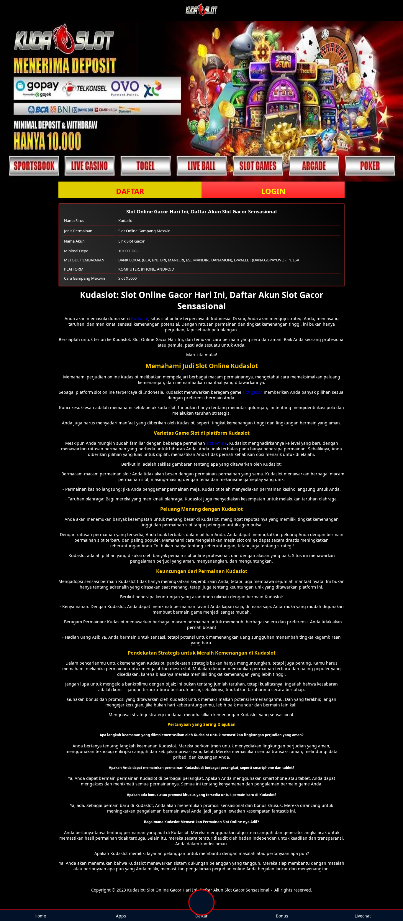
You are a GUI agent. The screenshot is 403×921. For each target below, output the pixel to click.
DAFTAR (130, 191)
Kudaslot (139, 318)
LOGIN (273, 191)
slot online (216, 443)
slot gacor (252, 392)
